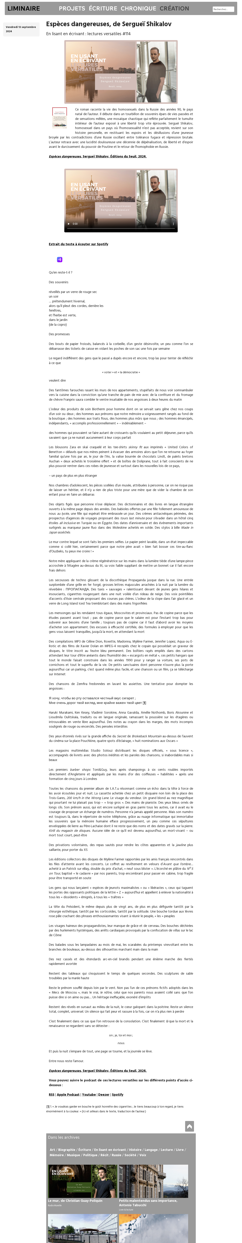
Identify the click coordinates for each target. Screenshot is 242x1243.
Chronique (138, 8)
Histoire (135, 1150)
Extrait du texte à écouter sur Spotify (78, 244)
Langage (151, 1150)
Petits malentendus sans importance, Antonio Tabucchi (148, 1203)
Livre (180, 1150)
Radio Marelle (55, 1205)
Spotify (117, 1094)
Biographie (66, 1150)
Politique (90, 1155)
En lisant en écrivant (110, 1150)
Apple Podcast (68, 1094)
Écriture (103, 8)
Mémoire (57, 1155)
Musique (73, 1155)
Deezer (103, 1094)
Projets (72, 8)
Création (174, 8)
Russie (116, 1155)
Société (130, 1155)
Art (52, 1150)
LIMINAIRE (23, 8)
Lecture (167, 1150)
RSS (51, 1094)
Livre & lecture (126, 1210)
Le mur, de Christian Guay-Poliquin (75, 1201)
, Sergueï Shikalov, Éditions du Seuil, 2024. (98, 156)
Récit (105, 1155)
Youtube (89, 1094)
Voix (142, 1155)
